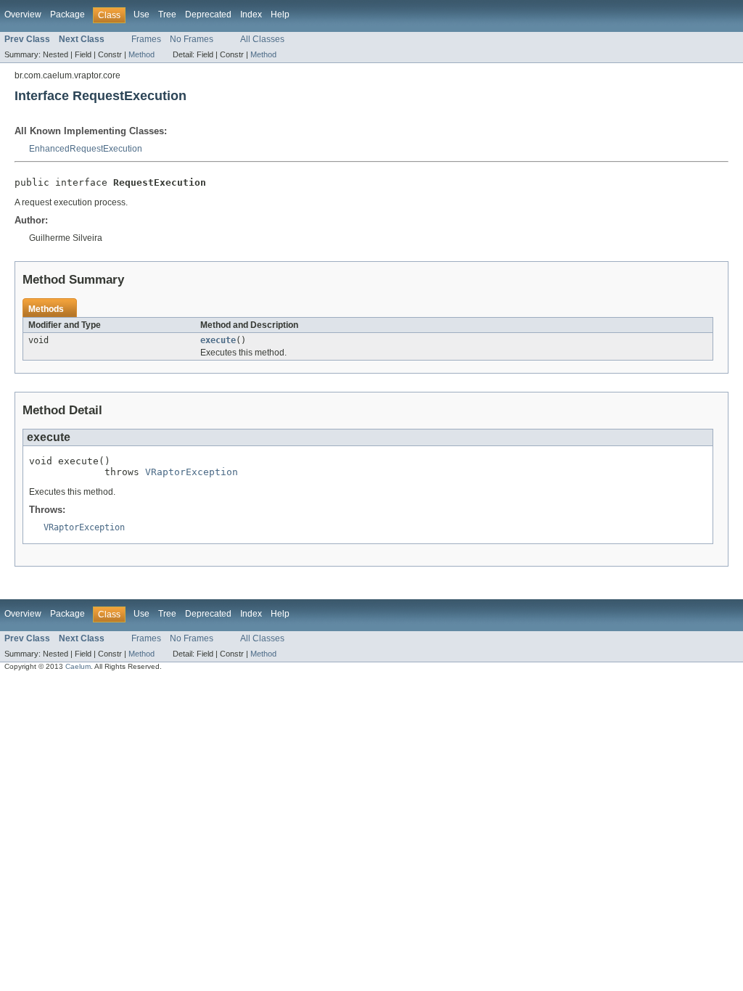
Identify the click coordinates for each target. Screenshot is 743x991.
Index (251, 14)
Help (280, 14)
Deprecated (208, 14)
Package (67, 14)
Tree (167, 14)
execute (218, 340)
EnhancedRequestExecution (85, 149)
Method (141, 54)
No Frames (191, 39)
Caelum (78, 666)
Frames (146, 39)
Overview (22, 14)
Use (141, 14)
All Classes (262, 39)
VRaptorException (191, 471)
